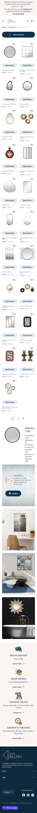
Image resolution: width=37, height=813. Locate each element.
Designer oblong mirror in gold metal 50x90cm (9, 238)
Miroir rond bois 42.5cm (24, 104)
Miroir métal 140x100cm (7, 272)
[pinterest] (28, 795)
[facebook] (23, 795)
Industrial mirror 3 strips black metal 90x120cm (27, 171)
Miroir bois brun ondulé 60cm (8, 70)
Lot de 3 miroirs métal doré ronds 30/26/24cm (26, 137)
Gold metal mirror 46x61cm (7, 137)
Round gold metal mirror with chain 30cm (27, 238)
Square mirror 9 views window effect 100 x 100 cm (27, 70)
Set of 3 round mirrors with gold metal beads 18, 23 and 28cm (9, 407)
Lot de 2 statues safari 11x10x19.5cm (27, 374)
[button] (3, 21)
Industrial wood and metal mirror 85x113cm (8, 340)
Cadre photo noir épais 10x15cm (26, 340)
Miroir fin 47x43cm (5, 205)
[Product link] (9, 52)
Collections (12, 27)
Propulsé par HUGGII (26, 803)
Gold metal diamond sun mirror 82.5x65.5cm (8, 306)
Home (4, 27)
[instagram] (32, 795)
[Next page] (24, 418)
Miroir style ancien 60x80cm (25, 205)
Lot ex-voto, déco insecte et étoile (26, 306)
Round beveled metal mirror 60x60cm (25, 272)
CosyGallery (13, 803)
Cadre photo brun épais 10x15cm (9, 374)
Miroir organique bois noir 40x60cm (9, 104)
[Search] (28, 21)
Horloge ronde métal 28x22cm (8, 171)
